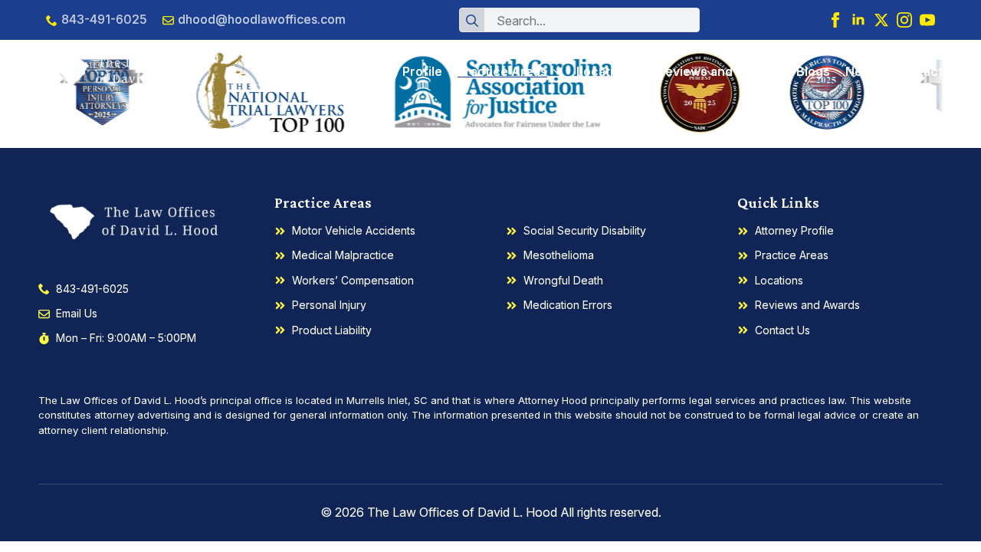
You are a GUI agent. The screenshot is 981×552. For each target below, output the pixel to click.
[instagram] (904, 20)
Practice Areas (502, 71)
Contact (918, 71)
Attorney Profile (394, 71)
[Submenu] (554, 71)
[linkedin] (858, 20)
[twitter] (881, 20)
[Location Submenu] (635, 71)
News (862, 71)
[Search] (472, 20)
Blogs (813, 71)
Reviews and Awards (719, 71)
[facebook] (835, 20)
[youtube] (927, 20)
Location (602, 71)
